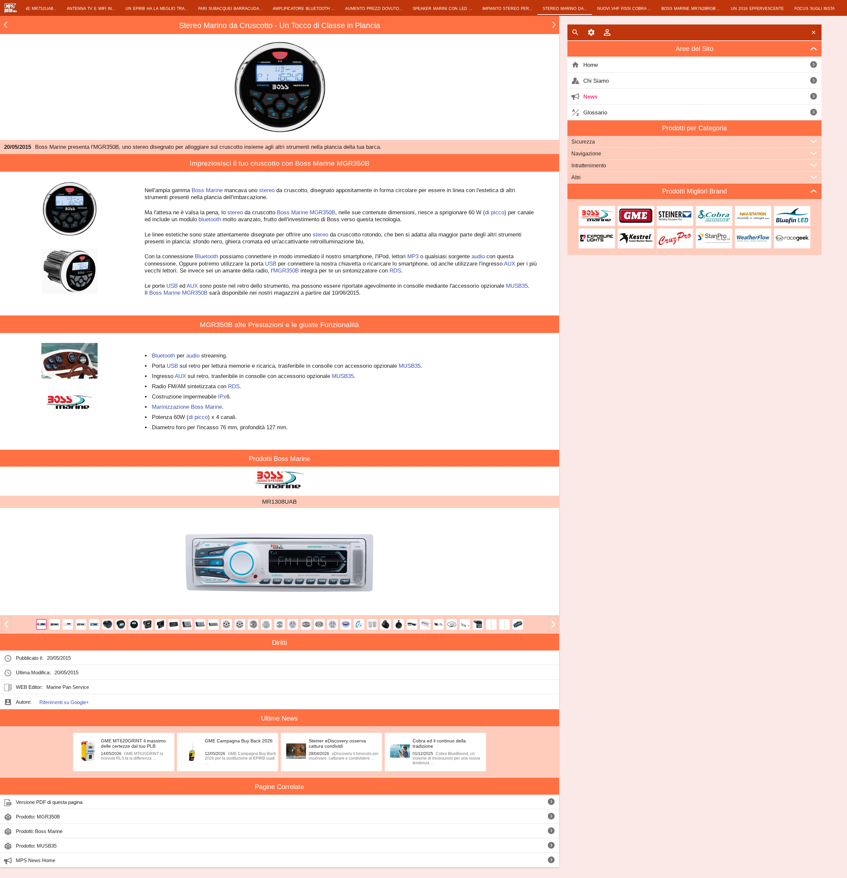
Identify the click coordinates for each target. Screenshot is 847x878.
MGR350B (322, 212)
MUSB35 (517, 286)
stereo (267, 190)
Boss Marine (207, 190)
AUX (509, 264)
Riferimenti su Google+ (64, 702)
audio (478, 256)
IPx (222, 396)
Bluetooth (206, 256)
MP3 (413, 256)
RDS (395, 270)
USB (270, 264)
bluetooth (210, 219)
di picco (494, 212)
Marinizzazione (170, 407)
